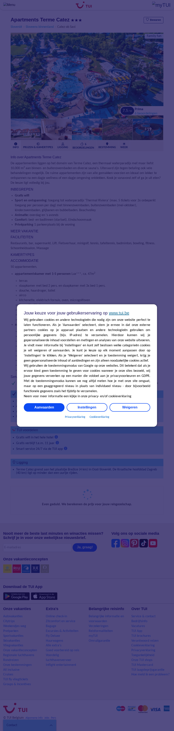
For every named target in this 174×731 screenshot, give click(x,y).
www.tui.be (119, 313)
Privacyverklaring (75, 417)
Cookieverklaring (99, 417)
